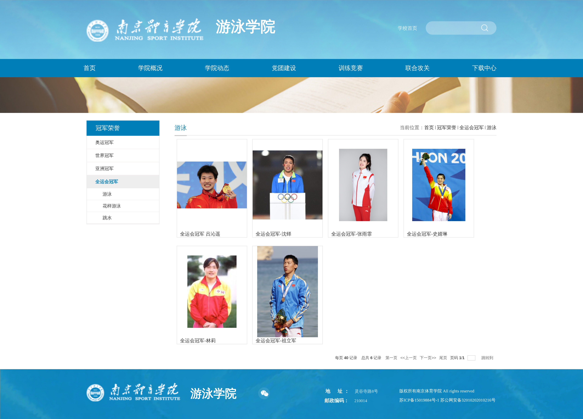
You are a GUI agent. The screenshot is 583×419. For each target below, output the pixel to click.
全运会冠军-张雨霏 (351, 234)
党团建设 (284, 68)
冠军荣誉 (446, 127)
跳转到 (487, 357)
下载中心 (484, 68)
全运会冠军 (471, 127)
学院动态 (217, 68)
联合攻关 (417, 68)
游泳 (491, 127)
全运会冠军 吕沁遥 (200, 234)
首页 (90, 68)
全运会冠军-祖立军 (276, 340)
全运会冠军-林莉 (198, 340)
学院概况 (150, 68)
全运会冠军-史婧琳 (427, 234)
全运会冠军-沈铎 (273, 234)
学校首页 (407, 28)
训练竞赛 (351, 68)
